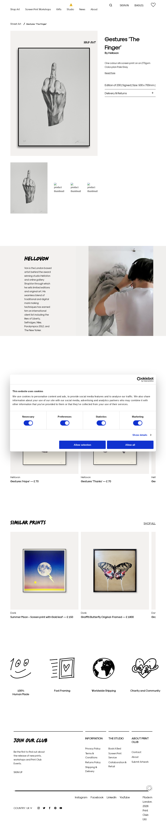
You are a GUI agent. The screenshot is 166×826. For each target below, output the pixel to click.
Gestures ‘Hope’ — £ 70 (24, 481)
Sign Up (18, 772)
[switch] (64, 423)
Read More (110, 73)
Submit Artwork (140, 761)
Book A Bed (114, 748)
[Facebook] (49, 808)
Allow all (130, 444)
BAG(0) (139, 5)
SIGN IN (124, 5)
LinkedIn (111, 797)
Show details (139, 435)
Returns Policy (93, 762)
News (82, 9)
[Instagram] (38, 808)
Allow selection (82, 444)
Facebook (97, 797)
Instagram (81, 797)
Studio (70, 9)
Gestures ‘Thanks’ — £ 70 (96, 481)
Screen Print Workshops (38, 9)
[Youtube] (61, 808)
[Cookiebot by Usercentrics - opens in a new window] (139, 379)
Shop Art (15, 9)
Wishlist (153, 4)
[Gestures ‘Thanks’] (115, 463)
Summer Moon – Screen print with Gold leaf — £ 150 (41, 616)
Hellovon (113, 52)
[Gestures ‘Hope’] (44, 464)
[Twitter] (44, 808)
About (94, 9)
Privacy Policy (93, 748)
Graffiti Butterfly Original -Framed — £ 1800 (107, 616)
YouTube (125, 797)
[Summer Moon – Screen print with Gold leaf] (44, 591)
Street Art (15, 23)
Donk (13, 612)
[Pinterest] (55, 808)
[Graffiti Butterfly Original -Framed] (115, 591)
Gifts (58, 9)
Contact (136, 751)
